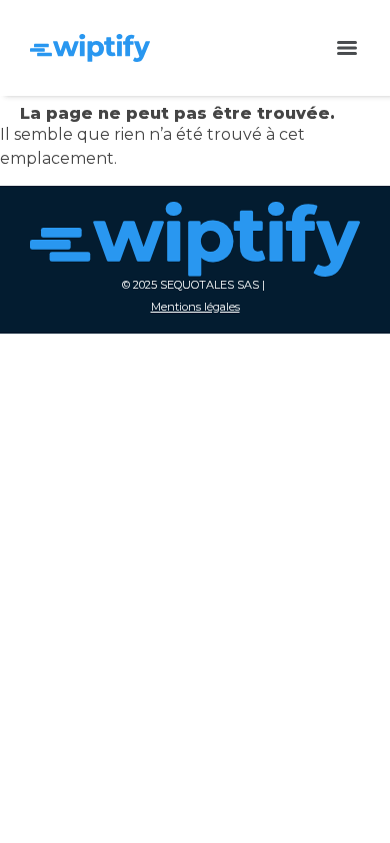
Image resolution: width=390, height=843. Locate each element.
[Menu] (347, 48)
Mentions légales (195, 307)
